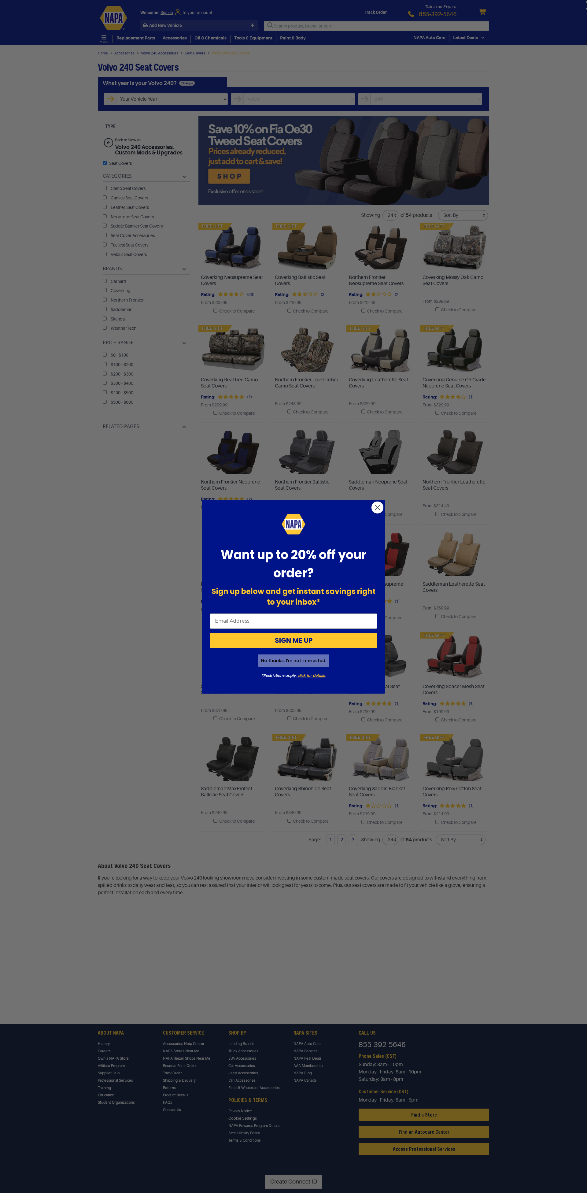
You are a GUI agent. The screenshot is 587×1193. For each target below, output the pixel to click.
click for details (311, 675)
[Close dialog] (377, 507)
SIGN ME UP (293, 640)
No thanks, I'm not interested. (293, 661)
